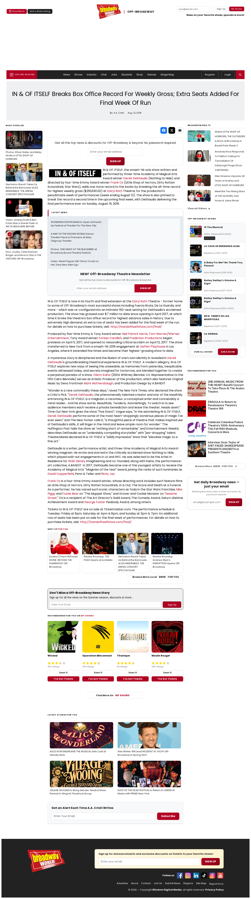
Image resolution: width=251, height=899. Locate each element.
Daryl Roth (114, 191)
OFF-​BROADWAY (140, 11)
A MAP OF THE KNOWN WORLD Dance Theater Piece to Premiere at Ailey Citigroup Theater (72, 237)
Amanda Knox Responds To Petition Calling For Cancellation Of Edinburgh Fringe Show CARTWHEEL (229, 161)
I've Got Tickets (63, 678)
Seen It (63, 672)
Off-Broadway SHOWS (202, 218)
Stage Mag (167, 74)
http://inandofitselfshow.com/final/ (136, 327)
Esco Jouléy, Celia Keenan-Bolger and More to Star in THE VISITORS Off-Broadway (23, 246)
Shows (78, 74)
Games (151, 74)
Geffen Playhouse (152, 346)
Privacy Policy (214, 889)
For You (63, 529)
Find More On (113, 695)
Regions (188, 883)
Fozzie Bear (70, 494)
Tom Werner (158, 334)
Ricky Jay (108, 474)
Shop (140, 74)
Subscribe (168, 816)
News (66, 74)
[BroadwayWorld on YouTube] (220, 875)
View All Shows (203, 351)
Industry (91, 74)
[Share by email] (180, 130)
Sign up (234, 502)
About (134, 883)
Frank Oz (116, 182)
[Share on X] (171, 130)
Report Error (216, 884)
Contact (146, 883)
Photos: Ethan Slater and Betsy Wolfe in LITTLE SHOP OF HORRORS (24, 147)
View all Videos (197, 208)
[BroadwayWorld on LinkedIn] (196, 875)
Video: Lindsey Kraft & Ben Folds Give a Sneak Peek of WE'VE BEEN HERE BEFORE (22, 214)
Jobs (114, 74)
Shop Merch (18, 11)
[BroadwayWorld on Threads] (212, 875)
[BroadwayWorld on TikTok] (204, 875)
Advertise (122, 883)
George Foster (94, 502)
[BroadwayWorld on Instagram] (188, 875)
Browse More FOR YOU (214, 466)
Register (210, 74)
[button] (240, 74)
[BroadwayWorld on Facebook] (180, 875)
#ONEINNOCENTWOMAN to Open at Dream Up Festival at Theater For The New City (76, 223)
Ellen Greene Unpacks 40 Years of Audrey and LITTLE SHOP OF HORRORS (230, 180)
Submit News (172, 883)
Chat (104, 74)
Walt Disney (76, 461)
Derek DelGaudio (135, 178)
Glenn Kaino (102, 375)
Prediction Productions (145, 338)
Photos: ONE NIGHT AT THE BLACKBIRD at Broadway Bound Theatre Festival (74, 251)
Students (126, 74)
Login (228, 74)
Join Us (158, 883)
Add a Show (228, 351)
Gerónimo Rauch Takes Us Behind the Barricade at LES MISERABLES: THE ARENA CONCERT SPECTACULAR (22, 180)
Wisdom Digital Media (167, 889)
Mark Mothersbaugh (98, 383)
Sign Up (115, 161)
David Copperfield (61, 474)
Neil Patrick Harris (135, 334)
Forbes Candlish (110, 338)
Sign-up (221, 8)
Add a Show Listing (40, 11)
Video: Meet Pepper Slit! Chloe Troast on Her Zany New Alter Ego (75, 263)
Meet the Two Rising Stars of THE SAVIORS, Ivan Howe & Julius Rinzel (230, 196)
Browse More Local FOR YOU (155, 577)
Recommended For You (202, 370)
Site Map (201, 883)
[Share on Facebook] (163, 130)
